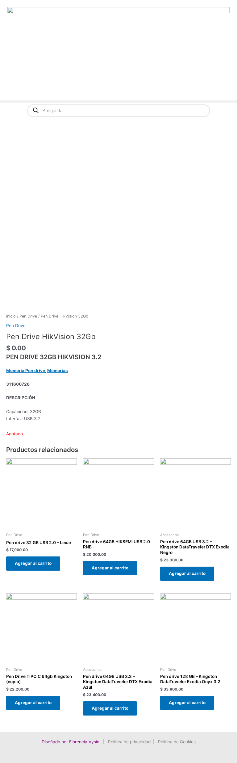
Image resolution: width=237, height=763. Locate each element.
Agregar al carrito (33, 563)
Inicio (11, 316)
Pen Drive (28, 316)
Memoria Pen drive (25, 370)
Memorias (57, 370)
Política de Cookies (177, 741)
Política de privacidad (129, 741)
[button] (118, 101)
